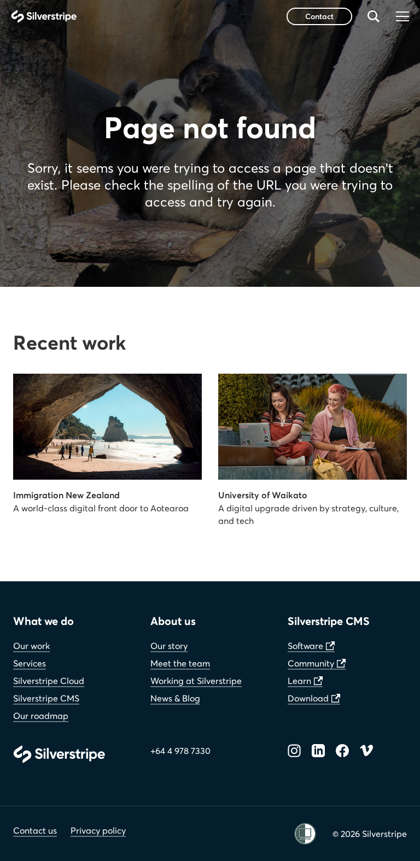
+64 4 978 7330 (180, 750)
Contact (319, 16)
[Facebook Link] (342, 750)
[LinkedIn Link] (318, 750)
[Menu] (402, 16)
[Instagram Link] (294, 750)
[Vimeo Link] (366, 750)
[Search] (374, 16)
